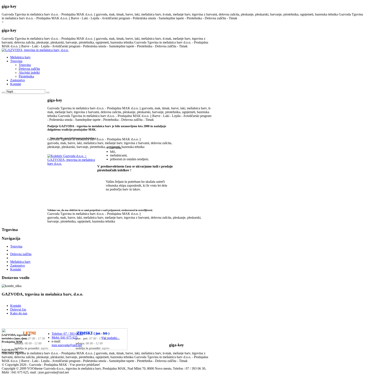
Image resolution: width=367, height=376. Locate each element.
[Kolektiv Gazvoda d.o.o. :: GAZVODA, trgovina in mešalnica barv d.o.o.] (71, 163)
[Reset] (47, 92)
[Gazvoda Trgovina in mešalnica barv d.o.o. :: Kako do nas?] (64, 349)
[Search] (3, 92)
